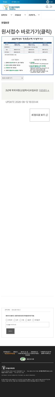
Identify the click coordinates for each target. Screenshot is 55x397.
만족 (17, 320)
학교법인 (5, 2)
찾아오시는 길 (24, 352)
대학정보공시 (6, 352)
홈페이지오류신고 (46, 353)
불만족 (29, 320)
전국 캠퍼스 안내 (15, 2)
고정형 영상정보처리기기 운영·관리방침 (28, 353)
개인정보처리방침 (9, 353)
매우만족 (10, 320)
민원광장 (27, 355)
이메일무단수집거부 (46, 352)
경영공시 (15, 352)
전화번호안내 (34, 352)
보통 (23, 320)
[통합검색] (47, 7)
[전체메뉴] (51, 7)
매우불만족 (37, 320)
